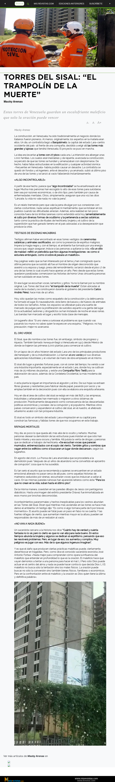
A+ (99, 122)
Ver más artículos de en (26, 756)
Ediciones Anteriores (71, 3)
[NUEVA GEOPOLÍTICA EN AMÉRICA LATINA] (5, 3)
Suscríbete (95, 3)
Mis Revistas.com (44, 3)
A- (88, 122)
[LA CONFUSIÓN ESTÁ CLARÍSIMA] (110, 3)
